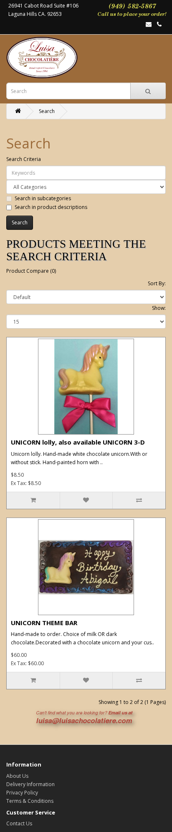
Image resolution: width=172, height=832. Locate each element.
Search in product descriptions (51, 207)
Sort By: (157, 283)
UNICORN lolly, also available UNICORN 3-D (78, 442)
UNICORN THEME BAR (44, 622)
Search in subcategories (43, 198)
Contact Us (19, 823)
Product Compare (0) (31, 270)
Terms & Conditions (29, 800)
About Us (17, 775)
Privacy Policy (22, 792)
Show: (159, 308)
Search (47, 111)
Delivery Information (30, 784)
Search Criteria (23, 159)
